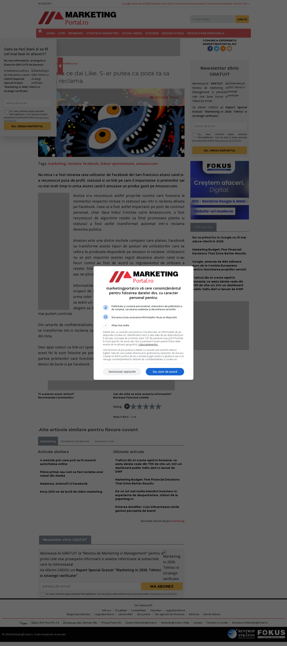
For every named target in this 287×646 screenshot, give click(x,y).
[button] (143, 325)
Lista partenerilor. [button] (148, 344)
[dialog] (143, 323)
